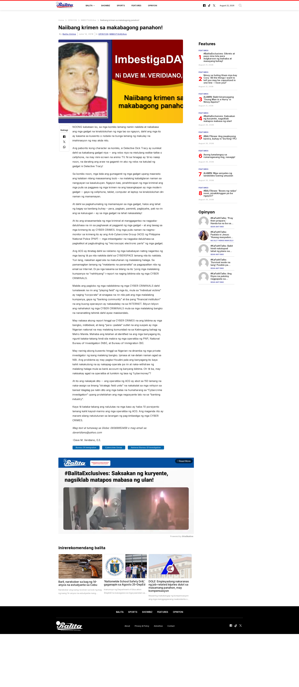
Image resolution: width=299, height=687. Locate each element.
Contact (171, 626)
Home (61, 20)
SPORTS (121, 5)
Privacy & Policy (142, 626)
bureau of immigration (86, 447)
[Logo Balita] (65, 6)
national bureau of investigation (146, 447)
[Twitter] (64, 142)
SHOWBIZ (105, 5)
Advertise (158, 626)
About (127, 626)
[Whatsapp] (64, 147)
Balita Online (69, 34)
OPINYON (152, 5)
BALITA (89, 5)
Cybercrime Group (113, 447)
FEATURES (136, 5)
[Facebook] (64, 137)
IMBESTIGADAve (88, 20)
